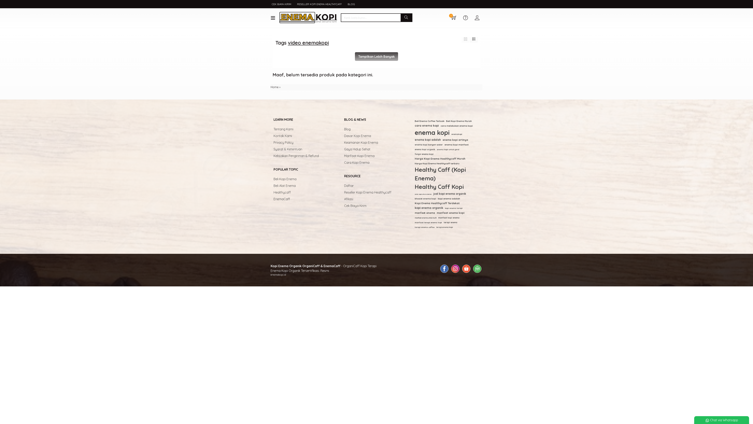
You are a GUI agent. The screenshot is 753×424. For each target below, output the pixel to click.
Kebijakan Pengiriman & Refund (296, 156)
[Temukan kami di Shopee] (466, 273)
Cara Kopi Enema (356, 162)
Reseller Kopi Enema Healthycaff (319, 4)
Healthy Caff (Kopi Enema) (440, 174)
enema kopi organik (425, 149)
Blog (351, 4)
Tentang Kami (283, 129)
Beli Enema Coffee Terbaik (429, 121)
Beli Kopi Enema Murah (459, 121)
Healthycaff (282, 192)
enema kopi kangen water (429, 144)
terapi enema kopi (444, 227)
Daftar (349, 186)
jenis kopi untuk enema (423, 194)
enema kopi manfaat (457, 144)
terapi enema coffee (425, 227)
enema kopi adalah (428, 139)
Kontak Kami (283, 136)
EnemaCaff (282, 199)
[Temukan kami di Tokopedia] (477, 273)
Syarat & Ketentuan (288, 149)
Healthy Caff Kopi (439, 186)
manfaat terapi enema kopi (428, 222)
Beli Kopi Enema (285, 179)
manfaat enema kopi (450, 212)
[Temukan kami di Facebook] (444, 273)
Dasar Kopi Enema (357, 136)
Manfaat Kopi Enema (359, 156)
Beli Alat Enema (285, 186)
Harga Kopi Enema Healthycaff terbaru (437, 163)
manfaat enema (425, 212)
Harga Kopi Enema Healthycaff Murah (440, 158)
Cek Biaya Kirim (281, 4)
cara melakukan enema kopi (457, 125)
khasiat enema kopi (425, 198)
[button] (406, 18)
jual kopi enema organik (449, 193)
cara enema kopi (427, 125)
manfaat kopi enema (448, 218)
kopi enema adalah (449, 198)
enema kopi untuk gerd (448, 149)
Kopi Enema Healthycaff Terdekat (437, 203)
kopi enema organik (429, 208)
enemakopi (456, 134)
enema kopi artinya (455, 139)
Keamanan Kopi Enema (361, 142)
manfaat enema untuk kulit (426, 218)
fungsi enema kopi (424, 154)
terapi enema (450, 222)
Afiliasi (348, 199)
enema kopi (432, 132)
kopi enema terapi (454, 208)
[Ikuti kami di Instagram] (455, 273)
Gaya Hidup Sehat (357, 149)
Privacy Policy (283, 142)
